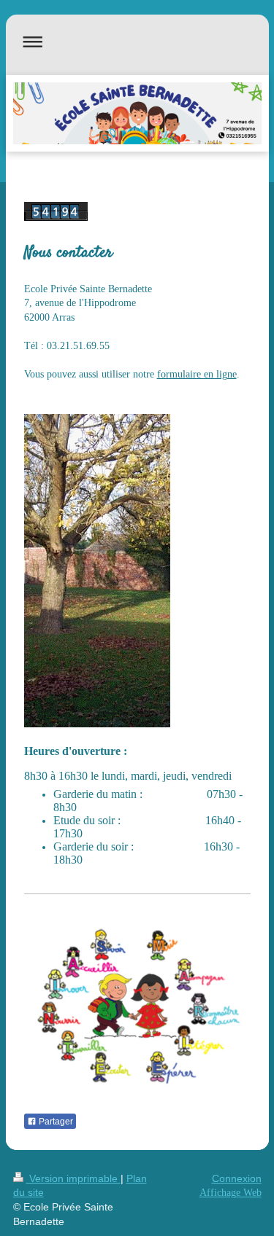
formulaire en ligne (197, 374)
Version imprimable (73, 1178)
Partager (55, 1121)
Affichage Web (230, 1192)
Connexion (237, 1178)
